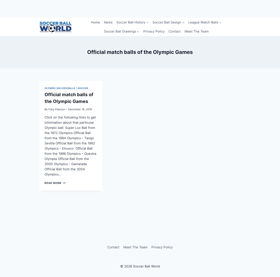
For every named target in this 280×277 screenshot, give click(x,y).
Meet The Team (197, 31)
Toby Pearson (56, 109)
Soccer (83, 88)
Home (95, 22)
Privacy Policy (154, 31)
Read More (55, 183)
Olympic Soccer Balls (60, 88)
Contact (175, 31)
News (108, 22)
